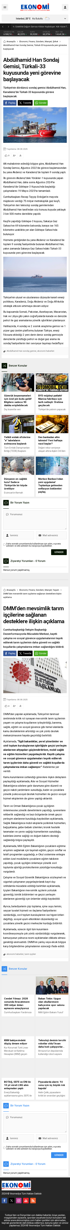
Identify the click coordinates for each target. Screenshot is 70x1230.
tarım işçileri (30, 954)
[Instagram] (18, 1200)
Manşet (48, 41)
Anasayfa (11, 41)
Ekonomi (23, 41)
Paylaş (11, 103)
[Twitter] (11, 1200)
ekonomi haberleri (45, 351)
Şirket (55, 41)
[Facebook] (4, 1200)
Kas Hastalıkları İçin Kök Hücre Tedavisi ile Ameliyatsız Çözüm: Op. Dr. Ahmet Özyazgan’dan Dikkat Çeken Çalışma (41, 26)
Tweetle (27, 103)
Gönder (43, 103)
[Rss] (33, 1200)
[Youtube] (26, 1200)
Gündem (40, 41)
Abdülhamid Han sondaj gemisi (21, 351)
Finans (32, 41)
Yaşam (56, 590)
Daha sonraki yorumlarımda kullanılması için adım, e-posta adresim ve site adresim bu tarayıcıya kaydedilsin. (33, 545)
